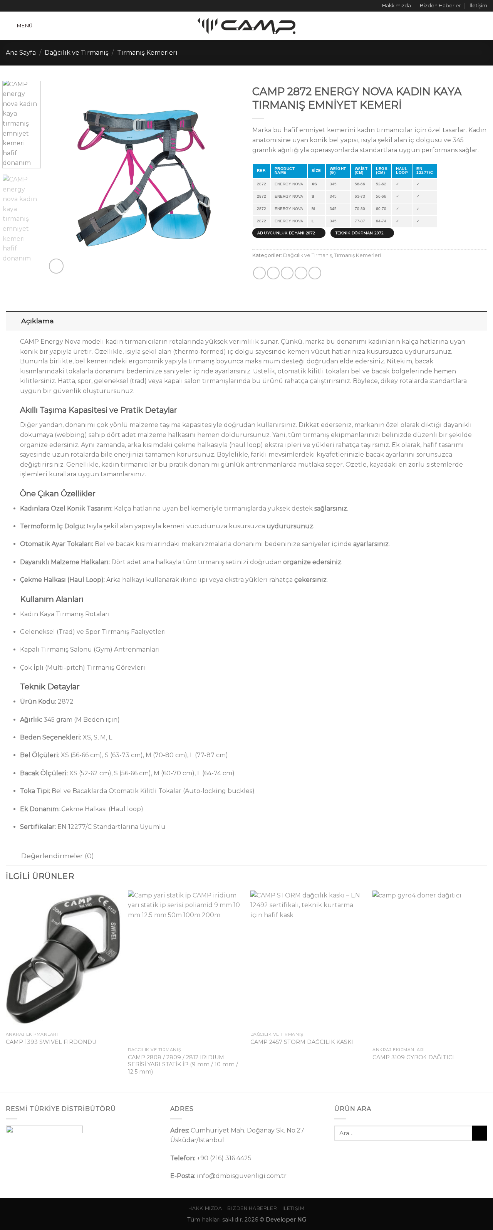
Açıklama (37, 321)
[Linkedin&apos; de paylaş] (301, 273)
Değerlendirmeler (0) (57, 856)
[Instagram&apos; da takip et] (17, 5)
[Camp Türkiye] (246, 26)
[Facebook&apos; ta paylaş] (259, 273)
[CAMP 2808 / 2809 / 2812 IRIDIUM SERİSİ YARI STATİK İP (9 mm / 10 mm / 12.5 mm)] (185, 967)
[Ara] (484, 25)
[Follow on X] (24, 5)
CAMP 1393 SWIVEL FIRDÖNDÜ (51, 1041)
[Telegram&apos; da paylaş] (315, 273)
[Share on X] (273, 273)
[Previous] (60, 178)
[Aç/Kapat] (13, 321)
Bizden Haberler (440, 5)
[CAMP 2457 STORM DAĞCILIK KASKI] (307, 959)
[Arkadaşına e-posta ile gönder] (287, 273)
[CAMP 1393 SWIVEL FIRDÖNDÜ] (63, 959)
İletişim (478, 5)
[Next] (227, 178)
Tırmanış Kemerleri (147, 52)
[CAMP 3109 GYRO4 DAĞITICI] (429, 967)
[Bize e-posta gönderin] (31, 5)
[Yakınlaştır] (56, 266)
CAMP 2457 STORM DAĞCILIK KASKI (301, 1041)
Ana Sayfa (21, 52)
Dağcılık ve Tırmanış (77, 52)
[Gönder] (479, 1133)
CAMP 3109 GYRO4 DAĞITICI (413, 1057)
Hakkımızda (396, 5)
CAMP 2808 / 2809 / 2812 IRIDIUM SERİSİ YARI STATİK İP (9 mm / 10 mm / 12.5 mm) (183, 1064)
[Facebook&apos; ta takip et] (9, 5)
